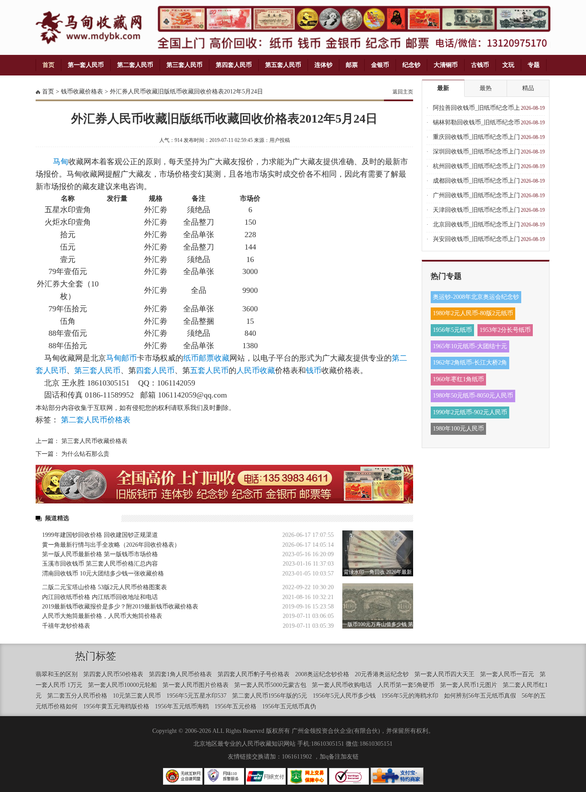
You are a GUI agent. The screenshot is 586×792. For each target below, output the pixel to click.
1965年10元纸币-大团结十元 (470, 346)
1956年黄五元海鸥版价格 (116, 706)
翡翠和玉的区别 (57, 674)
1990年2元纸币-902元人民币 (470, 412)
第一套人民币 (86, 65)
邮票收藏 (214, 358)
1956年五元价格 (235, 706)
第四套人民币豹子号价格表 (253, 674)
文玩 (508, 65)
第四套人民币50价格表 (113, 674)
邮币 (129, 358)
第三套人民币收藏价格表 (94, 441)
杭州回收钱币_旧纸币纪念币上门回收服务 (476, 168)
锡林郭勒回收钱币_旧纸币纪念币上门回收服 (476, 124)
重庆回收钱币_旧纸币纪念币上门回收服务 (476, 139)
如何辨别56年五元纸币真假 (480, 696)
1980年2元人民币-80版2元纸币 (473, 313)
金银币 (380, 65)
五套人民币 (209, 370)
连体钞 (323, 65)
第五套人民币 (283, 65)
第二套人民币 (135, 65)
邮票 (352, 65)
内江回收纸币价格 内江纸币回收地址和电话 (100, 597)
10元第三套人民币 (137, 696)
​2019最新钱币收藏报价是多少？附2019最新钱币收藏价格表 (120, 606)
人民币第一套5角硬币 (406, 685)
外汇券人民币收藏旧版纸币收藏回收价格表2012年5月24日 (186, 91)
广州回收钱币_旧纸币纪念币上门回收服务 (476, 197)
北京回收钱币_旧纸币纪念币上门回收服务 (476, 226)
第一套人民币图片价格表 (196, 685)
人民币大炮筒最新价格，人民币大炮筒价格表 (102, 616)
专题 (534, 65)
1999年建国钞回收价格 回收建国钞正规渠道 (100, 535)
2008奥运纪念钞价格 (322, 674)
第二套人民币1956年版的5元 (269, 696)
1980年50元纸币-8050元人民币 (473, 395)
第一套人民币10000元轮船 (122, 685)
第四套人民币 (234, 65)
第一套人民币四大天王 (444, 674)
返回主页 (403, 92)
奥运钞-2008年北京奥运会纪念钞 (476, 297)
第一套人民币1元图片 (468, 685)
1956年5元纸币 (452, 330)
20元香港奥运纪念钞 (382, 674)
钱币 (313, 370)
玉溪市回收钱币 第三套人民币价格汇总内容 (100, 563)
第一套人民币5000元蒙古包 (270, 685)
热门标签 (95, 656)
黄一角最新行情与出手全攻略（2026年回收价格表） (111, 545)
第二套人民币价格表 (95, 420)
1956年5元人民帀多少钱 (344, 696)
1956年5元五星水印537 (196, 696)
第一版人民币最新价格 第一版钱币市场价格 (100, 554)
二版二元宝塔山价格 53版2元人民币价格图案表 (104, 587)
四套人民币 (155, 370)
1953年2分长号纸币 (505, 330)
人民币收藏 (255, 370)
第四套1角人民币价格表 (180, 674)
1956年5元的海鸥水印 (409, 696)
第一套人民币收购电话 (342, 685)
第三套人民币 (184, 65)
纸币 (191, 358)
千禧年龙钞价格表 (66, 626)
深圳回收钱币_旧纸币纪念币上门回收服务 (476, 153)
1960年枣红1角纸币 (458, 379)
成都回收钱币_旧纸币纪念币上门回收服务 (476, 183)
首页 (48, 65)
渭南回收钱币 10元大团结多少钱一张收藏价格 (103, 573)
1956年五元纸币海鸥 (182, 706)
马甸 (60, 161)
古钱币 (480, 65)
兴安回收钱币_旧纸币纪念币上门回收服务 (476, 241)
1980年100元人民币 (458, 428)
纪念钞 (411, 65)
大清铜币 (446, 65)
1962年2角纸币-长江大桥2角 (470, 362)
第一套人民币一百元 (507, 674)
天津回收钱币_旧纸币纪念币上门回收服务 (476, 212)
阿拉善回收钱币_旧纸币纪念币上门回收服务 (476, 110)
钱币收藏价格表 (82, 91)
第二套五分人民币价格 (77, 696)
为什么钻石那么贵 (85, 454)
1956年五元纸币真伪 (289, 706)
